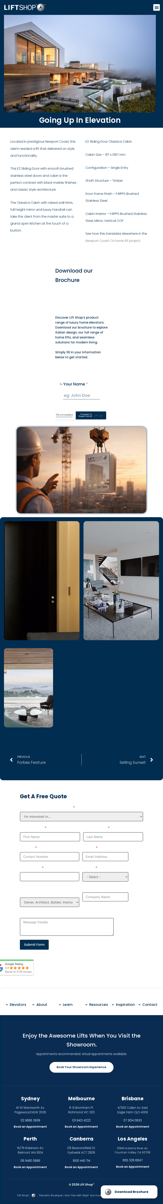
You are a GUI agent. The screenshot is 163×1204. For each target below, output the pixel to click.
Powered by (85, 415)
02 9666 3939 (30, 1120)
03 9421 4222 (81, 1120)
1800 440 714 (81, 1161)
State (88, 868)
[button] (156, 7)
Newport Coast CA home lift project (112, 240)
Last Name (94, 828)
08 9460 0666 (30, 1161)
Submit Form (34, 944)
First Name (31, 828)
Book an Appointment (30, 1127)
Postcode (30, 868)
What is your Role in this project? (45, 891)
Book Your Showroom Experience (81, 1067)
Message (29, 914)
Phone (26, 848)
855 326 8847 (133, 1160)
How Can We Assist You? (45, 808)
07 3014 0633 (132, 1120)
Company (93, 888)
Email (88, 848)
